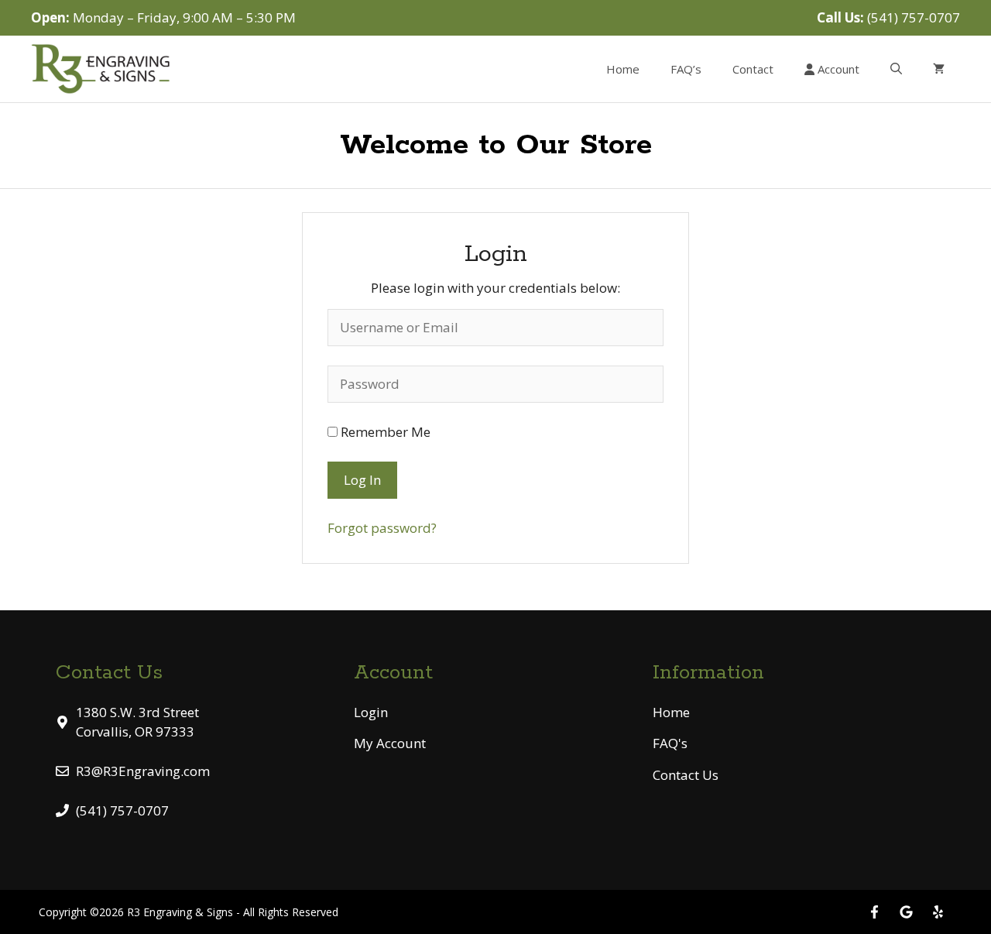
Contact (752, 69)
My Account (390, 743)
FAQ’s (685, 69)
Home (623, 69)
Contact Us (685, 775)
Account (836, 69)
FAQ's (670, 743)
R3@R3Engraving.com (143, 771)
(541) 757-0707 (913, 17)
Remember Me (384, 432)
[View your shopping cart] (938, 69)
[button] (896, 69)
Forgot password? (382, 528)
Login (371, 712)
